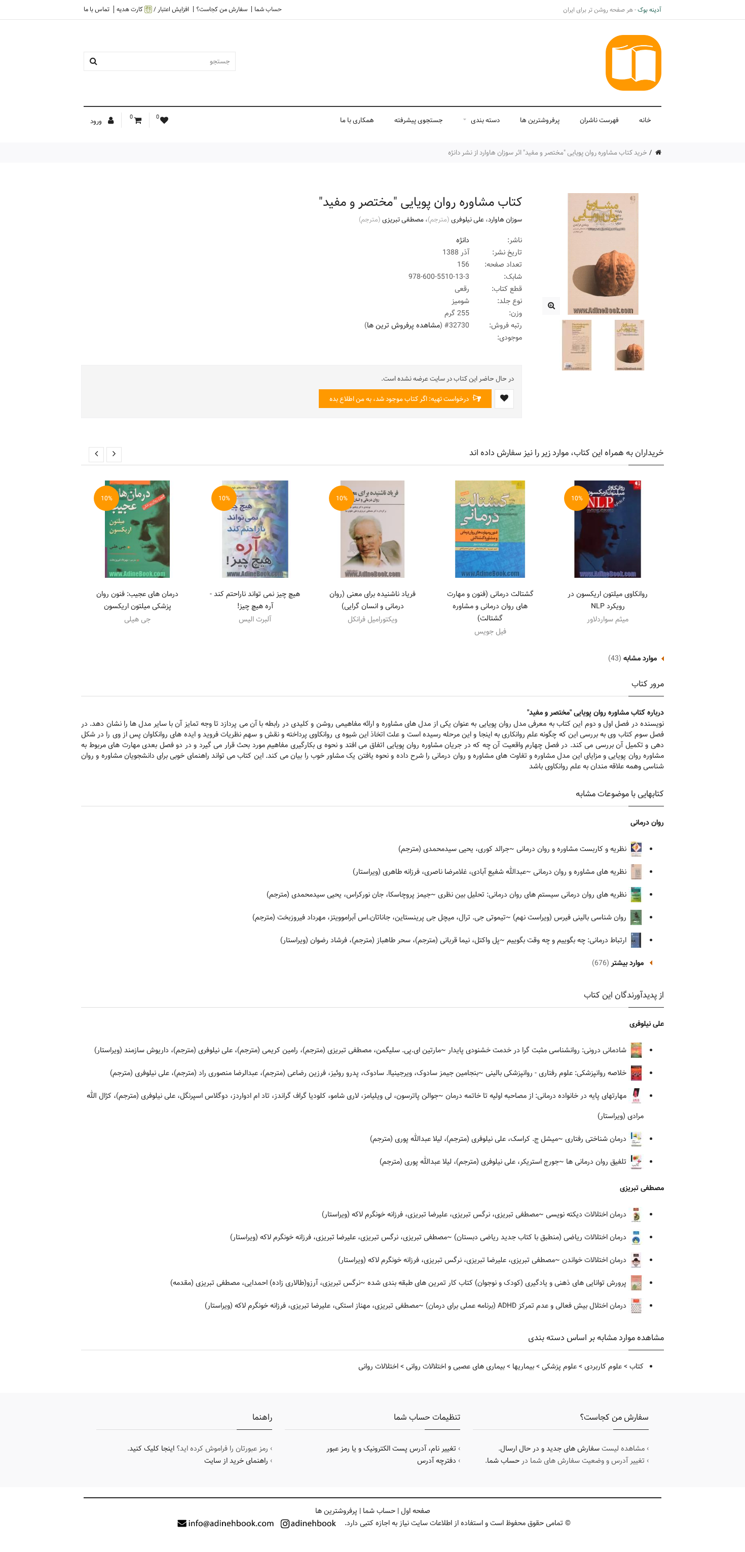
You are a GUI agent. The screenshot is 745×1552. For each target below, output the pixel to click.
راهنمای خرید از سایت (236, 1461)
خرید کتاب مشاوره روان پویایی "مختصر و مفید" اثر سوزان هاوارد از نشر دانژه (547, 152)
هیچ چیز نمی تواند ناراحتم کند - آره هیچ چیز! (255, 600)
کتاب (636, 1366)
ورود (96, 121)
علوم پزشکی (559, 1366)
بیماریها (523, 1366)
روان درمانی (647, 823)
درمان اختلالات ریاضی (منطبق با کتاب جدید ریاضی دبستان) (541, 1237)
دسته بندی (485, 120)
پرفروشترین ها (540, 120)
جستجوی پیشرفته (418, 120)
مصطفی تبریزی (403, 219)
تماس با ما (96, 9)
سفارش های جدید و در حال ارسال (550, 1449)
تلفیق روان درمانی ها (597, 1162)
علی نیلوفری (467, 219)
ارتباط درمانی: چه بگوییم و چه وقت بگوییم (567, 940)
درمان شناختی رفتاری (596, 1139)
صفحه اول (415, 1511)
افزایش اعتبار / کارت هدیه (153, 9)
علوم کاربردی (603, 1366)
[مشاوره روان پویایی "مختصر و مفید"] (551, 306)
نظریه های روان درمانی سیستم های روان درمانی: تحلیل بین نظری (533, 895)
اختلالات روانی (378, 1366)
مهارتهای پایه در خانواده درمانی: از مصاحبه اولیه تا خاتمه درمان (536, 1096)
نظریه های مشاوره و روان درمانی (580, 872)
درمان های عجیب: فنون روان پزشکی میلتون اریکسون (137, 600)
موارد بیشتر (627, 963)
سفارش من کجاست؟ (221, 9)
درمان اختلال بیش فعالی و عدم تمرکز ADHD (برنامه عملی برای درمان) (527, 1306)
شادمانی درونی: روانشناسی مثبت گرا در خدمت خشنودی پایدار (538, 1050)
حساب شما (268, 9)
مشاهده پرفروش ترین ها (403, 325)
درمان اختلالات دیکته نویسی (587, 1214)
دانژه (462, 240)
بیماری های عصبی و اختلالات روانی (455, 1366)
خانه (645, 120)
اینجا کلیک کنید (151, 1449)
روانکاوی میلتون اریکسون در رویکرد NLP (608, 600)
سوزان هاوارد (505, 219)
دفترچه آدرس (436, 1461)
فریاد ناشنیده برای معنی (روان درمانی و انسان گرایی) (372, 600)
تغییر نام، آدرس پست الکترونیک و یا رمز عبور (391, 1449)
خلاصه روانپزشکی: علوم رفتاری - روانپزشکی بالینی (557, 1073)
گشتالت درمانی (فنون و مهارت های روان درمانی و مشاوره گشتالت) (490, 606)
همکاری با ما (357, 120)
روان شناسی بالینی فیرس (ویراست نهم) (570, 917)
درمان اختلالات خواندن (595, 1260)
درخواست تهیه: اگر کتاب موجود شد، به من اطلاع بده (399, 398)
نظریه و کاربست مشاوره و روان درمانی (572, 849)
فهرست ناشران (599, 120)
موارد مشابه (640, 658)
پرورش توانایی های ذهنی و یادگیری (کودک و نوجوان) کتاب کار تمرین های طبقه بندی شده (497, 1283)
